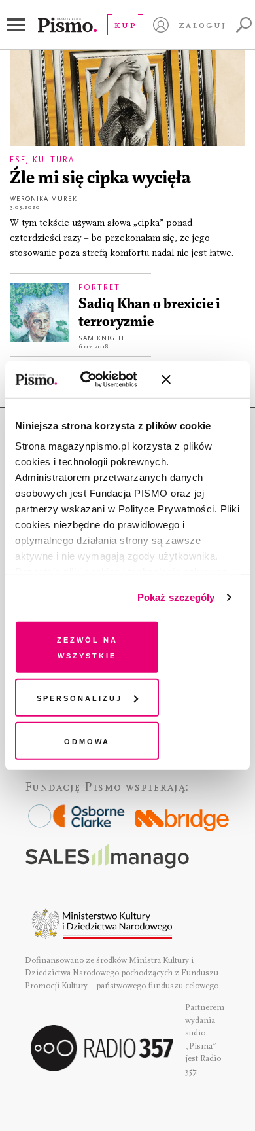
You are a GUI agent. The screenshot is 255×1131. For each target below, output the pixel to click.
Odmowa (87, 739)
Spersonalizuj (79, 697)
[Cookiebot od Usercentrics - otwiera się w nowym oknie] (97, 379)
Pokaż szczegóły (176, 597)
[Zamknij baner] (201, 379)
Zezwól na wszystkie (87, 646)
